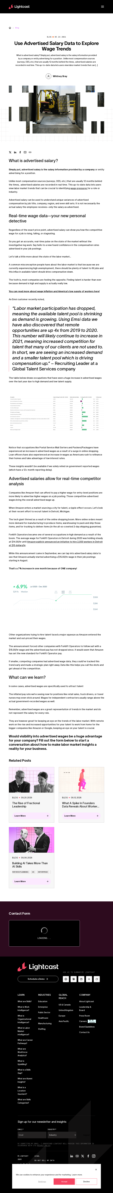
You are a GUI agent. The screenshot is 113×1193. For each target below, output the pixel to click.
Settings (42, 1181)
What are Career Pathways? (25, 1041)
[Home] (10, 28)
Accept (64, 1181)
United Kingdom (66, 1010)
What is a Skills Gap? (24, 1071)
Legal (37, 1156)
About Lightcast (86, 1001)
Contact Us (84, 1032)
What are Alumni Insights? (25, 1080)
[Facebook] (88, 1156)
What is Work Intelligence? (23, 1008)
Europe (62, 1016)
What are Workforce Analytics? (22, 1052)
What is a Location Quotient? (22, 1090)
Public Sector (44, 1012)
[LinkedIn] (71, 1156)
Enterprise (43, 1007)
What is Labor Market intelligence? (24, 1031)
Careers (83, 1021)
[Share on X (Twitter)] (10, 152)
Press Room (84, 1016)
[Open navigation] (102, 6)
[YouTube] (77, 1156)
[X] (82, 1156)
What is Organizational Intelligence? (24, 1019)
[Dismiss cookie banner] (96, 1169)
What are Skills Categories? (24, 1101)
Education (42, 1001)
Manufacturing (45, 1023)
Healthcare (43, 1018)
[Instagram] (93, 1156)
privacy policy (43, 1145)
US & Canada (65, 1005)
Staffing (41, 1029)
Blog (17, 28)
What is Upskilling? (22, 1062)
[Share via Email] (25, 152)
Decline (86, 1181)
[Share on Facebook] (20, 152)
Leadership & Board (85, 1008)
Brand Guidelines (87, 1027)
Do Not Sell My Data (44, 1160)
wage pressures (79, 188)
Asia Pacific (64, 1021)
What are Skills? (25, 1001)
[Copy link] (30, 152)
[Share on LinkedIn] (15, 152)
